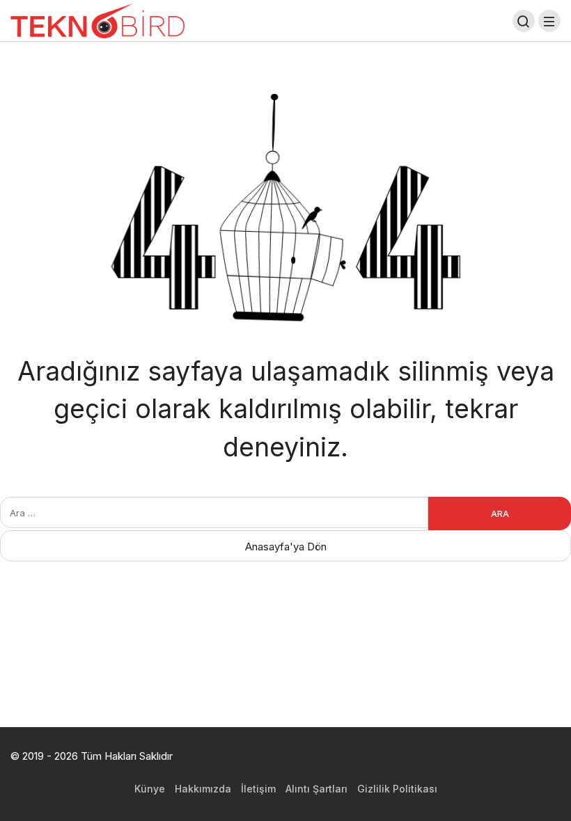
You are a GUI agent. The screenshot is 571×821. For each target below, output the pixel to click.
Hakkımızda (203, 789)
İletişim (258, 789)
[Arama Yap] (524, 21)
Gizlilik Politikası (397, 789)
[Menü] (549, 21)
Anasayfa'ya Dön (286, 546)
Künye (149, 789)
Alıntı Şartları (316, 789)
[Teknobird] (97, 19)
